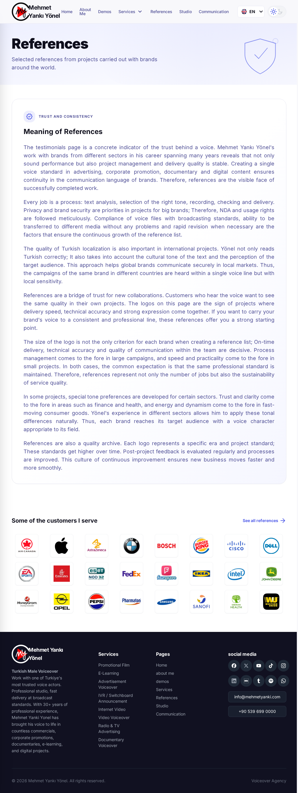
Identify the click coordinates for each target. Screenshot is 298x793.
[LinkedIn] (234, 681)
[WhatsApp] (283, 681)
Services (130, 11)
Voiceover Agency (268, 780)
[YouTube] (259, 666)
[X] (246, 666)
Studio (185, 12)
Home (66, 12)
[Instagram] (283, 666)
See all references (264, 520)
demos (104, 12)
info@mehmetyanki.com (257, 696)
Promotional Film (114, 664)
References (161, 12)
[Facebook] (234, 666)
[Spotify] (271, 681)
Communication (214, 12)
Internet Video (111, 709)
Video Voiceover (114, 717)
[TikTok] (271, 666)
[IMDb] (246, 681)
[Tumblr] (259, 681)
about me (85, 12)
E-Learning (108, 673)
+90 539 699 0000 (257, 711)
